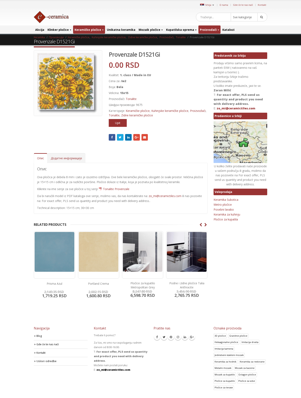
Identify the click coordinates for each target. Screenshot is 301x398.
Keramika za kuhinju (227, 214)
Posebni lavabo (224, 209)
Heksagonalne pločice (226, 342)
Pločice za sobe (246, 380)
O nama (224, 4)
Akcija (39, 30)
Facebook (112, 137)
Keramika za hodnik (225, 361)
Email (144, 137)
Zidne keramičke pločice (137, 115)
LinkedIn (128, 137)
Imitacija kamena (224, 348)
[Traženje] (262, 17)
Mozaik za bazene (245, 367)
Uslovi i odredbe (46, 361)
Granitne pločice (238, 335)
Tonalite (131, 99)
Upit (117, 123)
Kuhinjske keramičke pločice (169, 111)
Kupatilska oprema (180, 30)
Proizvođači (208, 30)
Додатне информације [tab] (66, 158)
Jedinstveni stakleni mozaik (229, 355)
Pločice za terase (224, 387)
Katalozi (228, 30)
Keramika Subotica (226, 200)
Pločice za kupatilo (225, 380)
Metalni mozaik (223, 367)
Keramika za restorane (252, 361)
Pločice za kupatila (226, 219)
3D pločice (220, 335)
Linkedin (185, 337)
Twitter (120, 137)
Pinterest (171, 337)
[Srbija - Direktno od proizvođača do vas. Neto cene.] (51, 17)
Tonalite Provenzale (116, 189)
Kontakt (262, 4)
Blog (39, 336)
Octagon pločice (247, 374)
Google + (136, 137)
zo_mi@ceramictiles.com (165, 196)
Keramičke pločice (88, 30)
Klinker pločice (58, 30)
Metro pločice (223, 204)
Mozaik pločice (149, 30)
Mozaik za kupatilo (225, 374)
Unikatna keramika (121, 30)
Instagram (178, 337)
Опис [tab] (40, 158)
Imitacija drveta (250, 342)
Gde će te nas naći (243, 4)
